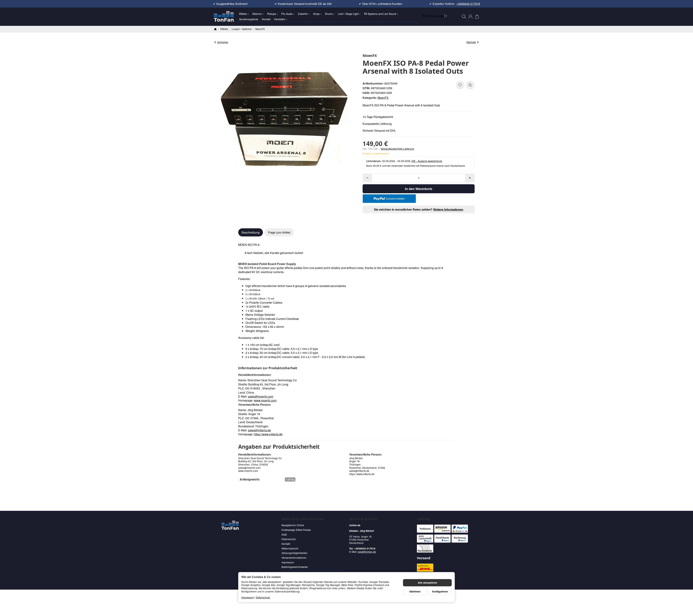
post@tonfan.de (367, 551)
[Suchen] (464, 16)
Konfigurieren (440, 591)
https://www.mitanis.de (268, 434)
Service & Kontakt (363, 519)
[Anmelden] (470, 16)
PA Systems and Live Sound (380, 14)
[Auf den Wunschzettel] (460, 85)
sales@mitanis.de (259, 430)
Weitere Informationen (448, 209)
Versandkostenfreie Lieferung (397, 148)
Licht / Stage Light (348, 14)
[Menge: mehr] (470, 177)
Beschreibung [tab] (251, 232)
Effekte (243, 14)
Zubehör (303, 14)
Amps (316, 14)
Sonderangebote (248, 19)
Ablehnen (414, 591)
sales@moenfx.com (260, 396)
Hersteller (279, 19)
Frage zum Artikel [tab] (279, 232)
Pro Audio (287, 14)
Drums (329, 14)
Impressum (247, 597)
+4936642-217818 (468, 4)
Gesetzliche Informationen (303, 519)
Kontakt (266, 19)
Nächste (471, 42)
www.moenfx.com (265, 400)
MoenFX (383, 98)
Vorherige (222, 42)
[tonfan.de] (230, 525)
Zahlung (423, 519)
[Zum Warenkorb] (477, 16)
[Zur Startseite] (224, 16)
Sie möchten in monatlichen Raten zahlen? (418, 209)
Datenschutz (263, 597)
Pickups (271, 14)
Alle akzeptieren (427, 582)
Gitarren (257, 14)
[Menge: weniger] (367, 177)
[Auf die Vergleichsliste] (470, 85)
